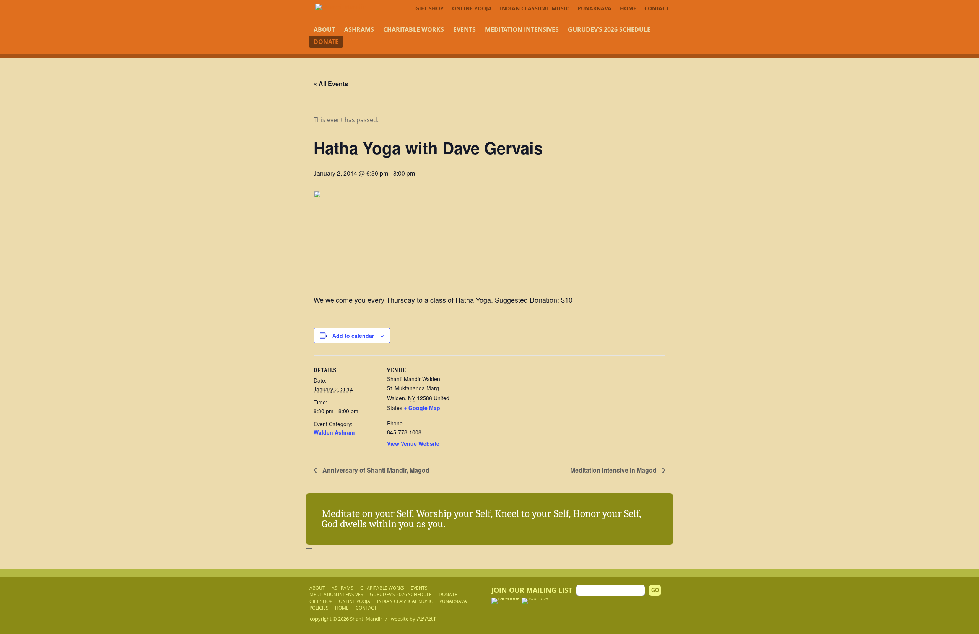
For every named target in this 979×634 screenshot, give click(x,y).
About (324, 29)
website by (413, 618)
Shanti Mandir (366, 618)
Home (628, 8)
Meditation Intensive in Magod (614, 470)
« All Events (331, 83)
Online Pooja (472, 8)
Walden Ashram (334, 432)
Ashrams (359, 29)
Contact (656, 8)
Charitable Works (413, 29)
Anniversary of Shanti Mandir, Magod (375, 470)
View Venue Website (413, 443)
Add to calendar (353, 335)
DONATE (326, 41)
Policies (319, 608)
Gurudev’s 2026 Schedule (609, 29)
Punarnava (594, 8)
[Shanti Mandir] (340, 7)
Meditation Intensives (522, 29)
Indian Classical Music (534, 8)
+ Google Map (422, 408)
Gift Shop (429, 8)
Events (464, 29)
